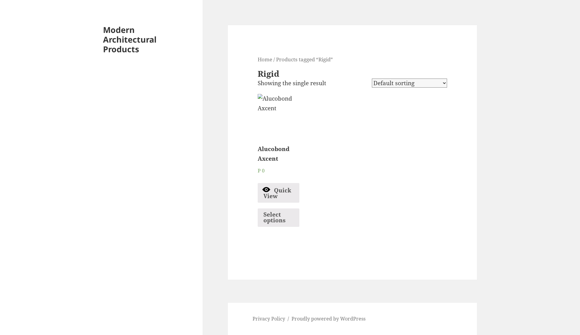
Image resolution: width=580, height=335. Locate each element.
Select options (274, 217)
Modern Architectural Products (129, 39)
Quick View (277, 193)
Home (265, 59)
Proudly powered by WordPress (329, 318)
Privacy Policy (269, 318)
